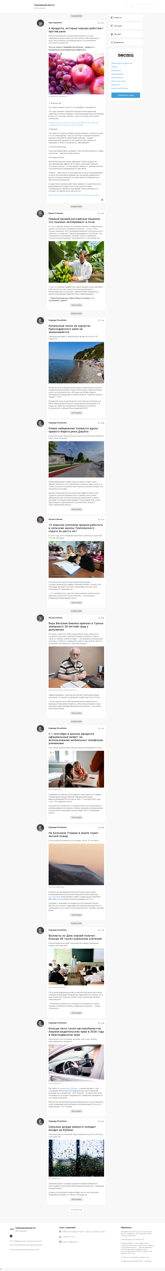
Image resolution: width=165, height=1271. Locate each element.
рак (97, 195)
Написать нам (125, 95)
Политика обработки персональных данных (26, 1245)
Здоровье (71, 195)
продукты (91, 195)
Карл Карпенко (55, 23)
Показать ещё (76, 1209)
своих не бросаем (120, 88)
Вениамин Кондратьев (122, 63)
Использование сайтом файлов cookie (24, 1250)
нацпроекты (117, 77)
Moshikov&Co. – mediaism (142, 1261)
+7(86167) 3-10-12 (69, 1237)
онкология (81, 195)
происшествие (118, 81)
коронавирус (118, 74)
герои (115, 67)
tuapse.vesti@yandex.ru (70, 1242)
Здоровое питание (57, 195)
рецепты (116, 84)
